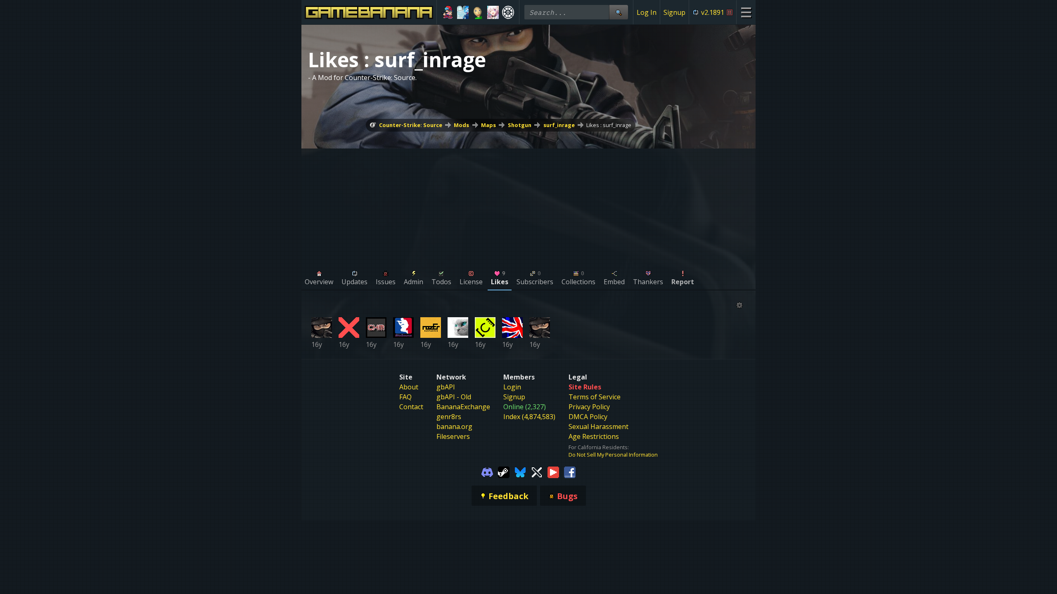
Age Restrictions (594, 436)
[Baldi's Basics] (478, 12)
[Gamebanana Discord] (487, 471)
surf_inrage (559, 125)
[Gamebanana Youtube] (553, 471)
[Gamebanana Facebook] (569, 471)
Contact (411, 406)
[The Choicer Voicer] (463, 12)
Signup (674, 12)
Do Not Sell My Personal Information (613, 454)
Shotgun (519, 125)
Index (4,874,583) (529, 416)
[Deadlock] (508, 12)
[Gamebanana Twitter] (536, 471)
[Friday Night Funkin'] (447, 12)
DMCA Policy (588, 416)
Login (512, 386)
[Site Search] (618, 12)
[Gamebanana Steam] (503, 471)
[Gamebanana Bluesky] (520, 471)
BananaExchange (463, 406)
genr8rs (448, 416)
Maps (488, 125)
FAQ (405, 396)
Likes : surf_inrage (608, 125)
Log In (646, 12)
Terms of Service (595, 396)
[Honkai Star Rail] (493, 12)
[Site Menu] (746, 12)
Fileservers (453, 436)
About (408, 386)
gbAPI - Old (453, 396)
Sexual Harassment (598, 426)
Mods (461, 125)
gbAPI (445, 386)
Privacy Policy (589, 406)
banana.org (454, 426)
